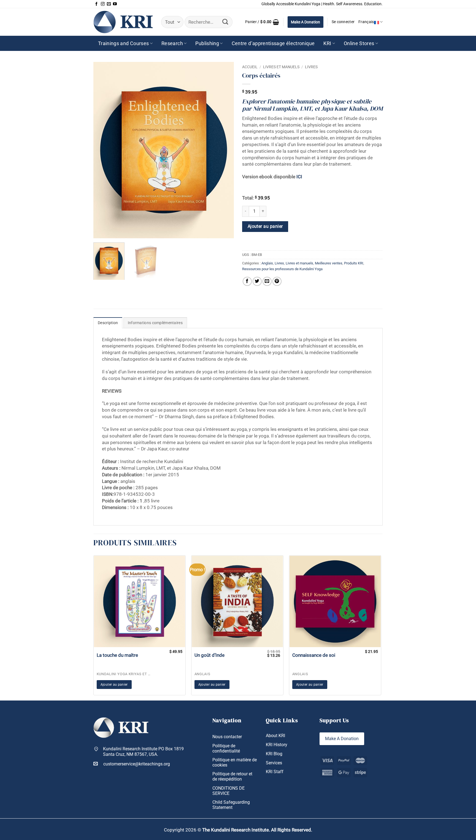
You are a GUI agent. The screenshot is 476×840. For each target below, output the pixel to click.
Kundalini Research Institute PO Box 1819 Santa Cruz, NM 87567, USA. (143, 751)
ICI (299, 176)
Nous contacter (227, 736)
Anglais (267, 263)
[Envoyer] (225, 22)
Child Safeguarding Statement (231, 805)
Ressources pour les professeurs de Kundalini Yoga (282, 269)
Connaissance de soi (313, 655)
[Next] (224, 150)
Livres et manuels (281, 67)
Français (366, 22)
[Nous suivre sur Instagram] (103, 4)
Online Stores (359, 43)
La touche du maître (117, 655)
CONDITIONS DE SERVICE (228, 791)
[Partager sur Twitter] (257, 281)
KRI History (276, 744)
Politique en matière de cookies (234, 762)
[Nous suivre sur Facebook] (96, 4)
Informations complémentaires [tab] (155, 323)
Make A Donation (305, 22)
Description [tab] (108, 323)
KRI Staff (274, 771)
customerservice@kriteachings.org (136, 764)
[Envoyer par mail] (267, 281)
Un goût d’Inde (209, 655)
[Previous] (103, 150)
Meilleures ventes (328, 263)
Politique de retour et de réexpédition (232, 776)
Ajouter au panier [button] (114, 684)
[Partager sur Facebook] (247, 281)
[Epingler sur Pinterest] (277, 281)
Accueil (250, 67)
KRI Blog (274, 753)
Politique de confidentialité (226, 748)
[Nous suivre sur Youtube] (115, 4)
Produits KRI (353, 263)
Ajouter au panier (265, 226)
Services (274, 762)
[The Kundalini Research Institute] (123, 22)
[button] (262, 22)
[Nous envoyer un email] (109, 4)
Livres (311, 67)
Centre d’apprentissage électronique (273, 43)
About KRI (275, 735)
